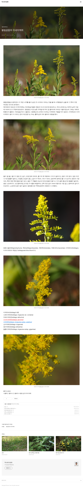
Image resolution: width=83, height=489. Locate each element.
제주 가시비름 (7, 413)
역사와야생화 (5, 2)
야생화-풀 (9, 403)
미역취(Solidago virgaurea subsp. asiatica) (17, 322)
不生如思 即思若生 (9, 464)
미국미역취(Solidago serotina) (13, 320)
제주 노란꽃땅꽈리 (8, 412)
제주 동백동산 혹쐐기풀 (9, 408)
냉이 (5, 406)
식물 (5, 403)
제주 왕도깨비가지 (8, 410)
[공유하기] (8, 398)
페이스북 (3, 483)
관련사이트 (4, 480)
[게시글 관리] (10, 398)
